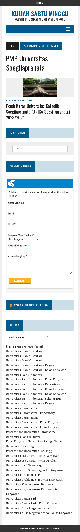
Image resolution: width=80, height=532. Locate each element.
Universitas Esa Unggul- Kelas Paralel (31, 460)
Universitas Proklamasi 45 (23, 475)
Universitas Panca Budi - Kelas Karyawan (33, 503)
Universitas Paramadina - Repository (30, 413)
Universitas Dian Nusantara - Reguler (30, 365)
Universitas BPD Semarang (24, 465)
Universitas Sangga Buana (23, 437)
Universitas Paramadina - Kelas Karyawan (33, 422)
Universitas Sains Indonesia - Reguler (30, 403)
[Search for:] (40, 149)
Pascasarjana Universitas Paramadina (31, 432)
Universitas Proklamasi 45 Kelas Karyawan (34, 479)
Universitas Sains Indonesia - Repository (33, 384)
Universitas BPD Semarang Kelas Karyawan (35, 470)
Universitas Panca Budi (21, 498)
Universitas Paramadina (22, 408)
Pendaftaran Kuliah (19, 100)
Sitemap (40, 2)
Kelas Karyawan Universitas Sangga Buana (34, 441)
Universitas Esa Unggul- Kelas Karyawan (33, 456)
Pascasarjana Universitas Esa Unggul (30, 451)
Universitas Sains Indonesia (24, 375)
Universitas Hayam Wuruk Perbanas (30, 484)
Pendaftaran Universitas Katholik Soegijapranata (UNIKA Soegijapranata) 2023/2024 (38, 111)
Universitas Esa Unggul (21, 446)
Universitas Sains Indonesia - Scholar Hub (34, 398)
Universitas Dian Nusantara (24, 351)
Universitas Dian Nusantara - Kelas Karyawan (36, 370)
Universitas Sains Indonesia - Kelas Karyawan (36, 379)
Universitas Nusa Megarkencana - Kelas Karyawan (39, 513)
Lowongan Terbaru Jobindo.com (30, 305)
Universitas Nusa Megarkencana (27, 508)
